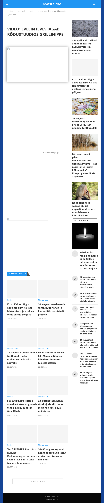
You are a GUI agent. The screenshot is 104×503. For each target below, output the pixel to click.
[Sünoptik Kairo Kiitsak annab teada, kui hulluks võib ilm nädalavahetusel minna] (85, 28)
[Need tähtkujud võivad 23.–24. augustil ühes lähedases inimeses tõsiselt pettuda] (53, 337)
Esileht (10, 11)
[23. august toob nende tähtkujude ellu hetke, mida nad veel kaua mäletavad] (53, 385)
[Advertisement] (37, 110)
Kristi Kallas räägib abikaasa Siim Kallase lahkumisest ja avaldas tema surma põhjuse (84, 86)
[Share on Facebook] (21, 323)
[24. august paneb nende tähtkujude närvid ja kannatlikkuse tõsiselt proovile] (53, 289)
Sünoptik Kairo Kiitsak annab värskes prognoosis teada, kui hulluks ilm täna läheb (88, 328)
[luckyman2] (27, 220)
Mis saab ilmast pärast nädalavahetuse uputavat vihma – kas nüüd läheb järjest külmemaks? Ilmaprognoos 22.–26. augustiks (84, 165)
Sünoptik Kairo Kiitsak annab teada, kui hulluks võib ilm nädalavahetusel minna (85, 47)
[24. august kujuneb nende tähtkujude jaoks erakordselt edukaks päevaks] (22, 337)
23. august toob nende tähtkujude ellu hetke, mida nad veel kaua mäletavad (89, 344)
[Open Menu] (94, 4)
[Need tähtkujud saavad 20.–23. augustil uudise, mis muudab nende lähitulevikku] (85, 191)
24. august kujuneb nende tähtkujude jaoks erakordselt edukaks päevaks (88, 297)
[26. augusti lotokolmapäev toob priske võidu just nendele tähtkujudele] (85, 106)
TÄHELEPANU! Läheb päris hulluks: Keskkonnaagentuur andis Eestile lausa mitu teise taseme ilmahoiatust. (22, 456)
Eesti (30, 11)
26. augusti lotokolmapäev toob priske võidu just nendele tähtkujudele (84, 123)
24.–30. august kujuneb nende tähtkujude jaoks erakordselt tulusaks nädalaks (89, 377)
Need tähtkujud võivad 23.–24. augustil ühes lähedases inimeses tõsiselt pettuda (88, 312)
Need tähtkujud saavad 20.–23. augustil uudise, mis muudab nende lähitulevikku (83, 209)
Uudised (21, 11)
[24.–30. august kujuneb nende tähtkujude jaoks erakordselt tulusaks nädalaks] (53, 434)
